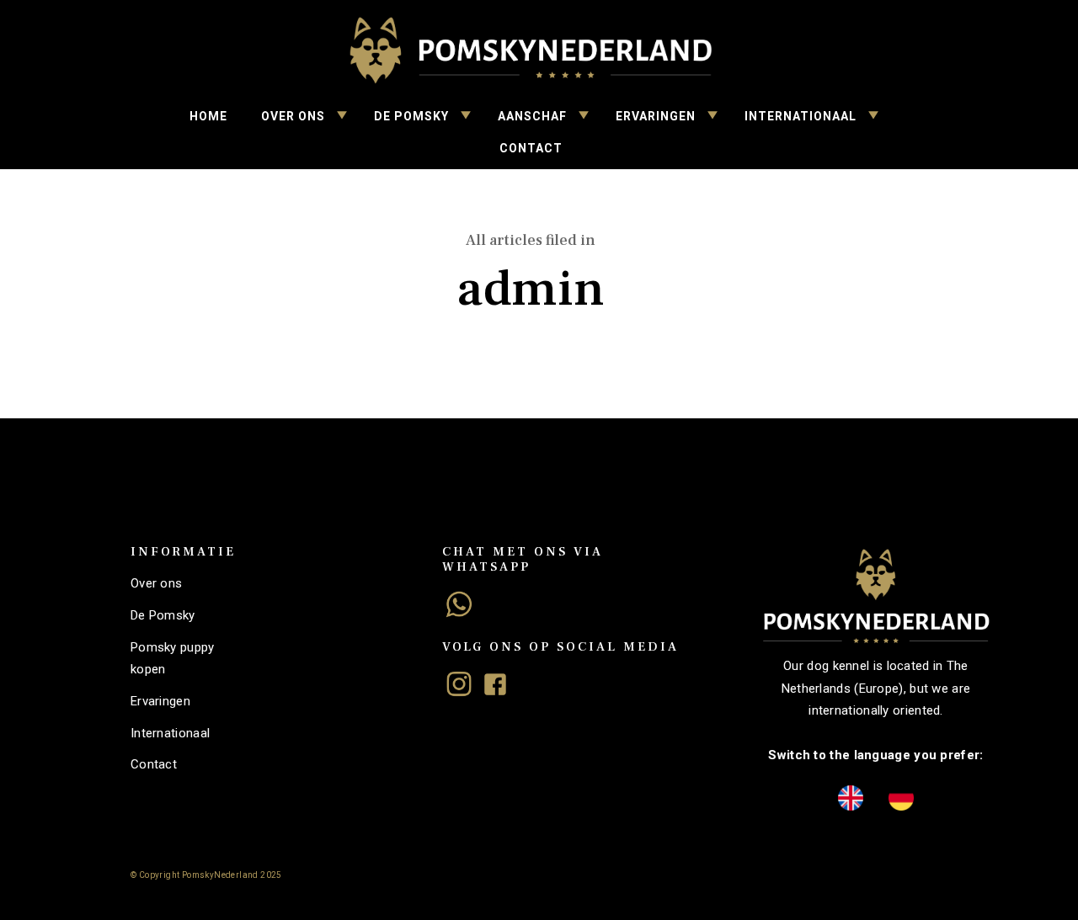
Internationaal (800, 116)
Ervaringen (656, 116)
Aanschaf (532, 116)
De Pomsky (411, 116)
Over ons (293, 116)
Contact (531, 148)
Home (208, 116)
